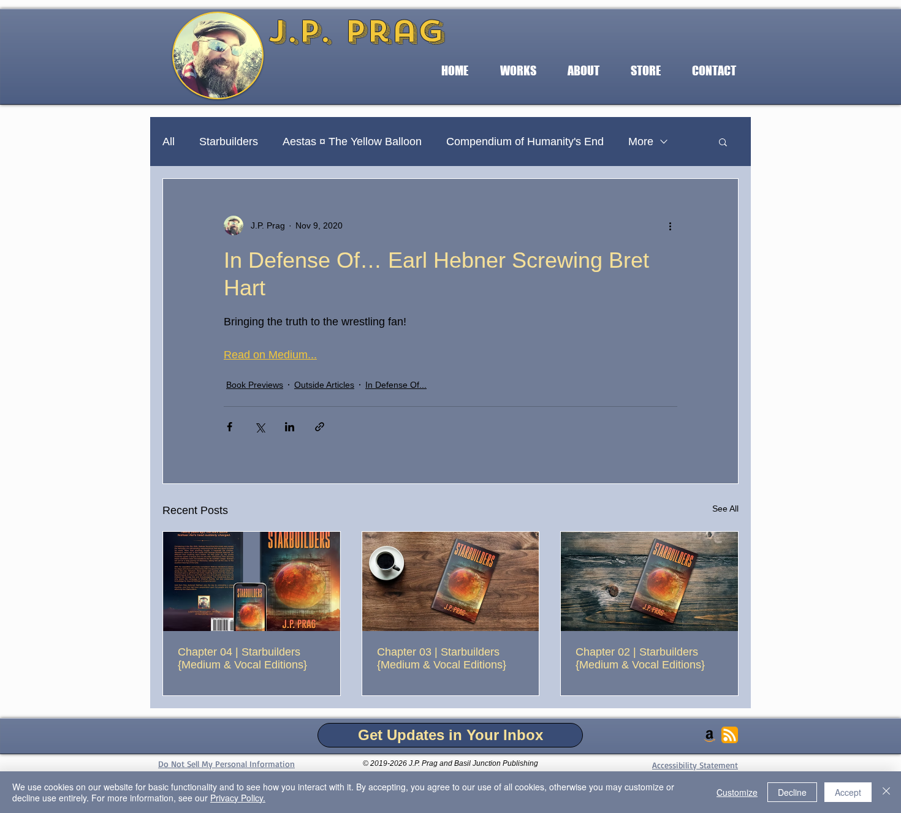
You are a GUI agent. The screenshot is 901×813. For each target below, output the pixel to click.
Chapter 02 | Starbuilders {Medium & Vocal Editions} (640, 658)
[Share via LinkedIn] (289, 427)
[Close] (886, 792)
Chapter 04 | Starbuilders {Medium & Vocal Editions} (242, 658)
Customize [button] (737, 792)
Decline (792, 792)
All (168, 141)
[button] (518, 71)
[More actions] (670, 225)
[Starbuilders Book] (251, 581)
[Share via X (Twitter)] (259, 427)
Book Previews (254, 385)
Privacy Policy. (237, 798)
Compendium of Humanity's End (525, 141)
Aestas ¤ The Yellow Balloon (352, 141)
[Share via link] (319, 427)
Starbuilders (228, 141)
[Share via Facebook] (229, 427)
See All (725, 508)
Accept (848, 792)
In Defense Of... (396, 385)
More (640, 141)
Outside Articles (324, 385)
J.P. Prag (356, 31)
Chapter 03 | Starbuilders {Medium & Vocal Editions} (441, 658)
